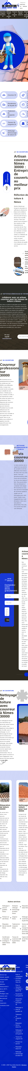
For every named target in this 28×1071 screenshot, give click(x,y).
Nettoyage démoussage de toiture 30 (19, 1053)
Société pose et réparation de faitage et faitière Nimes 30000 (6, 940)
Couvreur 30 (19, 971)
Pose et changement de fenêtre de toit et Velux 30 (19, 978)
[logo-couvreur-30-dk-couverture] (9, 8)
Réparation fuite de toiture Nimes (6, 926)
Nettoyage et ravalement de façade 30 (19, 1031)
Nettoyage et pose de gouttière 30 (8, 14)
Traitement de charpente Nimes (16, 926)
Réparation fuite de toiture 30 (20, 13)
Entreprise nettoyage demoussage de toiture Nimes (15, 909)
